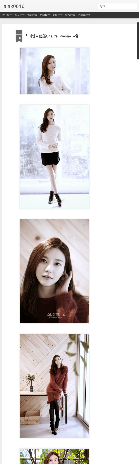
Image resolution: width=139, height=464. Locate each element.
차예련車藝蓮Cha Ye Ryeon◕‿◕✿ (52, 36)
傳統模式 (7, 15)
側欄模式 (57, 15)
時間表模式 (84, 15)
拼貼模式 (45, 15)
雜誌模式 (32, 15)
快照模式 (70, 15)
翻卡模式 (19, 15)
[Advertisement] (108, 85)
